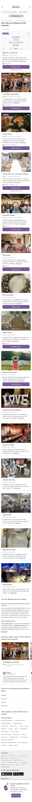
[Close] (29, 782)
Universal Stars (7, 584)
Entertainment (4, 726)
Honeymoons (24, 737)
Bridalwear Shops (17, 723)
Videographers (5, 731)
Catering (10, 728)
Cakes (21, 726)
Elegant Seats (6, 332)
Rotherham (4, 706)
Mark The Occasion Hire (10, 53)
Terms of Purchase (22, 755)
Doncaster (4, 699)
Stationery (3, 728)
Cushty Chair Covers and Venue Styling (14, 174)
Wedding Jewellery (13, 745)
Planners (24, 734)
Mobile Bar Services (20, 720)
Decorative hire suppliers (8, 629)
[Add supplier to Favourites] (28, 33)
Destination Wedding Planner (8, 742)
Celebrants (4, 745)
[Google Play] (18, 775)
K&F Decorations (7, 295)
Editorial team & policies (7, 764)
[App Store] (6, 775)
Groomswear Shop (14, 737)
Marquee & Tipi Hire (6, 734)
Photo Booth (16, 734)
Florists (16, 728)
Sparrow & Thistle (8, 445)
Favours (27, 726)
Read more (4, 632)
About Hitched (23, 762)
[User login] (30, 7)
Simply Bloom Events (9, 550)
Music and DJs (13, 726)
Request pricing (16, 67)
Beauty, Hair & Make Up (7, 720)
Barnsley (3, 702)
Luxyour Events (7, 134)
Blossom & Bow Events (9, 372)
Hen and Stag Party (22, 742)
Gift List (23, 764)
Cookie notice (13, 758)
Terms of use (12, 755)
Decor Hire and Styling (7, 20)
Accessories (4, 737)
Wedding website (5, 767)
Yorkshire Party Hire (8, 480)
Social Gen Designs (8, 215)
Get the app (16, 795)
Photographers (23, 728)
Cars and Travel (14, 731)
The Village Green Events (10, 94)
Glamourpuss (6, 255)
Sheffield (3, 695)
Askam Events (6, 515)
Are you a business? (13, 762)
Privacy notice (4, 758)
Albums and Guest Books (7, 739)
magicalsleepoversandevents (11, 410)
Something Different (6, 723)
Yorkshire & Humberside (21, 20)
